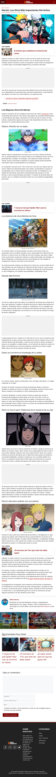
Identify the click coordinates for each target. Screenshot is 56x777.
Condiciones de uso (30, 773)
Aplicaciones (42, 740)
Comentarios (20, 773)
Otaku (40, 733)
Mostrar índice (12, 103)
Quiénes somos (13, 773)
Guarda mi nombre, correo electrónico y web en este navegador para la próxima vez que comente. (27, 709)
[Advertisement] (28, 78)
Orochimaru (45, 114)
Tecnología (42, 743)
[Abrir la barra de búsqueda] (54, 2)
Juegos (41, 735)
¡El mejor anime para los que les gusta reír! (45, 657)
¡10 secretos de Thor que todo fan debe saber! (28, 657)
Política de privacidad (41, 773)
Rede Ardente (44, 606)
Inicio (3, 7)
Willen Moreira (14, 599)
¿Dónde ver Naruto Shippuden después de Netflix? (22, 98)
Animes (7, 7)
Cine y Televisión (43, 738)
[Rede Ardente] (28, 2)
